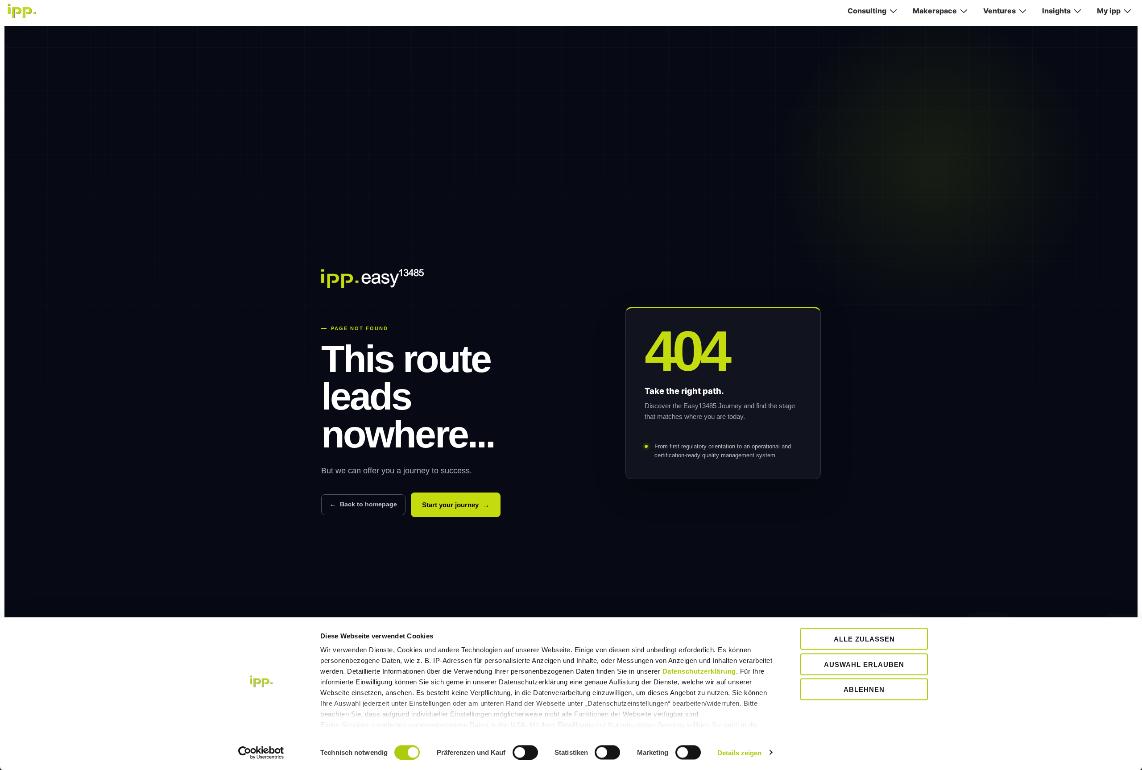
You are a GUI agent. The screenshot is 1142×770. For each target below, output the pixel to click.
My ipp (1109, 10)
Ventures (999, 10)
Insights (1056, 10)
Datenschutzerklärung (699, 671)
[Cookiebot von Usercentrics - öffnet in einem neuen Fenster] (261, 752)
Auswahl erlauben (864, 664)
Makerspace (935, 10)
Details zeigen (739, 752)
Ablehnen (864, 689)
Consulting (867, 10)
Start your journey (455, 505)
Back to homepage (363, 504)
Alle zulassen (864, 639)
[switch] (525, 752)
